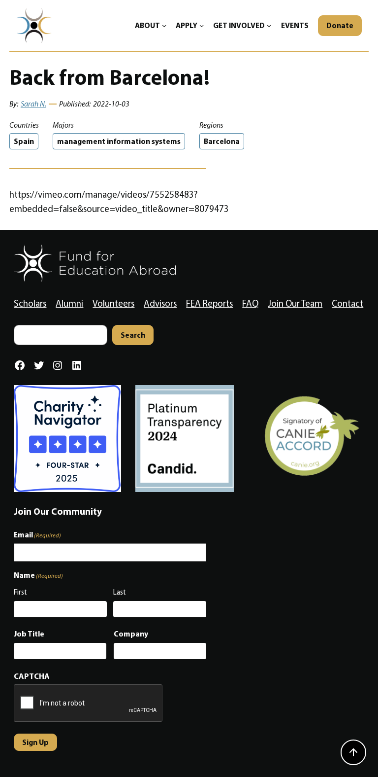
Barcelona (222, 141)
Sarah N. (33, 103)
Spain (24, 141)
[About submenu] (164, 25)
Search (133, 335)
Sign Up (35, 742)
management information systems (119, 141)
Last (119, 592)
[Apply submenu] (201, 25)
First (20, 592)
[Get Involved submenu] (269, 25)
